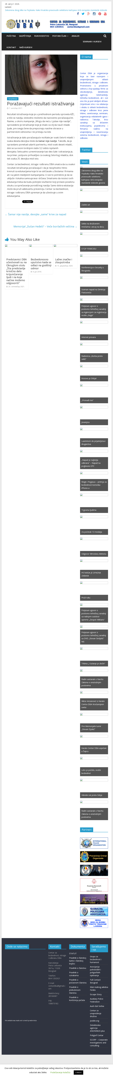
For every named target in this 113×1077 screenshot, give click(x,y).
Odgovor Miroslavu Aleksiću (93, 553)
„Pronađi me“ (87, 400)
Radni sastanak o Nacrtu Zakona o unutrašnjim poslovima (92, 682)
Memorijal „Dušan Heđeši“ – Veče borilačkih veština (45, 226)
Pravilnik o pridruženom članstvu (74, 990)
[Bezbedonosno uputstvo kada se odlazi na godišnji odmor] (41, 245)
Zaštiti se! (85, 204)
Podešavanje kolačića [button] (60, 1072)
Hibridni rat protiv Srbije (91, 795)
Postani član (59, 36)
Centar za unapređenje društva (95, 1013)
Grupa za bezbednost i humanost (95, 959)
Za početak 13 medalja (91, 532)
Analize (76, 36)
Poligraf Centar (96, 1035)
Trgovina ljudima (88, 510)
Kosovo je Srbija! (88, 378)
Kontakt (11, 47)
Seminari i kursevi (92, 41)
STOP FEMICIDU (88, 248)
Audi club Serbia (97, 1006)
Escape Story (96, 994)
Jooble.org (94, 1020)
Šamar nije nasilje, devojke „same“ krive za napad (35, 214)
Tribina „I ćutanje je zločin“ (93, 663)
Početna (11, 36)
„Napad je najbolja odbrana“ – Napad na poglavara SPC (90, 463)
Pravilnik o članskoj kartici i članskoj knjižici (77, 961)
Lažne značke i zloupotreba (63, 261)
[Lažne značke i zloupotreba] (65, 245)
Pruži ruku (85, 597)
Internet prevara (88, 337)
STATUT (73, 953)
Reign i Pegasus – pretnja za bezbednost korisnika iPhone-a (94, 485)
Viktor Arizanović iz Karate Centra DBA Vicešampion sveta (93, 704)
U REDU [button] (78, 1072)
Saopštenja (25, 36)
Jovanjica (85, 422)
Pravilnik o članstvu (77, 968)
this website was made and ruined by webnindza (21, 1020)
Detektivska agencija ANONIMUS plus (97, 1028)
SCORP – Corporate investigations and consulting (99, 1042)
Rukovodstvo (41, 36)
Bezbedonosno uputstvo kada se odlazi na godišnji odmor (41, 264)
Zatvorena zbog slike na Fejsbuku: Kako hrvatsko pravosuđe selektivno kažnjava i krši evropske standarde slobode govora (93, 176)
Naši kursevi (25, 47)
